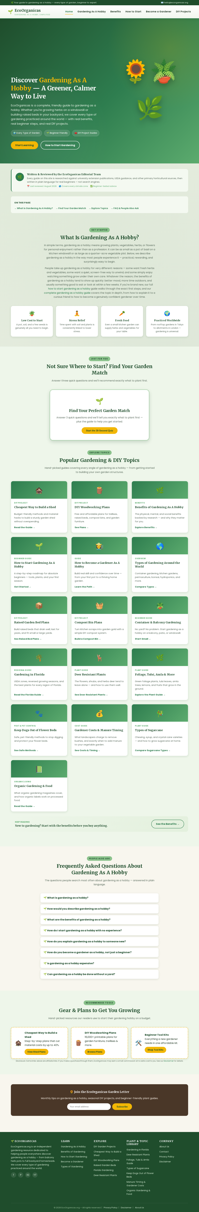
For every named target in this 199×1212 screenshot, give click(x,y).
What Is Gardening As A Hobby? (35, 208)
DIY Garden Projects (105, 1146)
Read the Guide (23, 527)
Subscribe (122, 1106)
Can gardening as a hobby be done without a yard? (81, 974)
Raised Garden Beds (105, 1165)
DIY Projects (183, 11)
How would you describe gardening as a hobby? (78, 909)
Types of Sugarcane (138, 1168)
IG (28, 1175)
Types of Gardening (72, 1166)
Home (69, 11)
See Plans (80, 527)
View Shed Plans (36, 1051)
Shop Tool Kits (155, 1049)
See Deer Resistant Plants (90, 694)
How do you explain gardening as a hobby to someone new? (86, 941)
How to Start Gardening (60, 145)
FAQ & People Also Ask (126, 208)
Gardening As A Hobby (91, 11)
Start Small (141, 638)
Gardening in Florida (138, 1149)
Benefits (115, 11)
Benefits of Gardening (73, 1151)
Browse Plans (95, 1051)
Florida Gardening (103, 1170)
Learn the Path (83, 586)
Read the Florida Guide (27, 694)
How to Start (133, 11)
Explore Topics (99, 208)
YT (35, 1175)
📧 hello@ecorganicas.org (174, 2)
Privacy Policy (166, 1156)
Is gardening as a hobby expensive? (70, 963)
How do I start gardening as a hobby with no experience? (84, 930)
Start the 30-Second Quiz (99, 430)
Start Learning (24, 145)
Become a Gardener (158, 11)
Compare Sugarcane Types (151, 750)
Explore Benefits (145, 527)
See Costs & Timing (86, 750)
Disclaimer (169, 1061)
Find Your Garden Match (72, 208)
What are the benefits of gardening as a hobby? (78, 919)
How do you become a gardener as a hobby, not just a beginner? (89, 952)
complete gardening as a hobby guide (67, 293)
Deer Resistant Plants (105, 1175)
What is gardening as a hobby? (67, 898)
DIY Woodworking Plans (106, 1160)
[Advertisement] (58, 53)
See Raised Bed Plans (26, 638)
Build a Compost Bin (86, 638)
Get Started (21, 586)
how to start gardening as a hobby (69, 288)
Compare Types (144, 586)
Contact (164, 1151)
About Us (164, 1146)
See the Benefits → (167, 824)
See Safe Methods (25, 750)
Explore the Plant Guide (149, 694)
